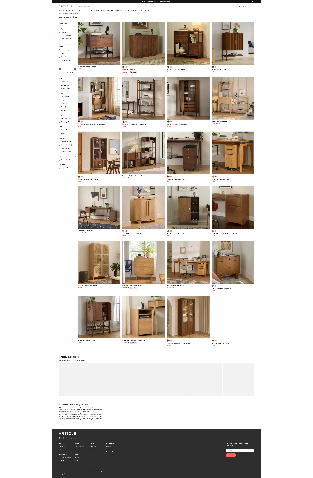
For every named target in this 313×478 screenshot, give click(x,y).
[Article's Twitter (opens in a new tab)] (72, 438)
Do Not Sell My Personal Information (83, 471)
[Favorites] (249, 6)
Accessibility (106, 471)
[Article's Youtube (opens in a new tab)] (76, 438)
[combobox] (239, 6)
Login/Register (94, 446)
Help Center (62, 446)
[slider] (60, 69)
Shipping (61, 449)
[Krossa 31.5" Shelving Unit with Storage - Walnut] (99, 98)
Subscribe (231, 455)
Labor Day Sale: (146, 1)
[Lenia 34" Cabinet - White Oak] (233, 317)
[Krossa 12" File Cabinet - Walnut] (188, 153)
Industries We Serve (111, 451)
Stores (76, 463)
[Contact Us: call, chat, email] (243, 6)
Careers (77, 460)
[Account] (246, 6)
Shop (111, 471)
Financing (77, 451)
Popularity (64, 32)
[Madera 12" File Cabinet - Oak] (233, 153)
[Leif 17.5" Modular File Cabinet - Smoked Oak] (233, 207)
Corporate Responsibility (65, 457)
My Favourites (94, 449)
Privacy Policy (70, 471)
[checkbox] (67, 50)
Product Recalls (63, 454)
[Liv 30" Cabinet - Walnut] (233, 43)
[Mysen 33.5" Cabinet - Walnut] (188, 43)
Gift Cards (77, 449)
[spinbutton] (62, 72)
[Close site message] (252, 1)
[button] (243, 6)
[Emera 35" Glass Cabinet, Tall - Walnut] (188, 317)
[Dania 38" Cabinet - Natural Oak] (99, 262)
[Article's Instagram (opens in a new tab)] (60, 438)
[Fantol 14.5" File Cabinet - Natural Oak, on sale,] (143, 317)
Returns (61, 451)
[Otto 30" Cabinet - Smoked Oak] (188, 207)
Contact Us (61, 460)
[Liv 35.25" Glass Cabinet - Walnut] (99, 153)
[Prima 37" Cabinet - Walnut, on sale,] (143, 43)
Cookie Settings (98, 471)
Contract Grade (110, 449)
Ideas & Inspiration (79, 446)
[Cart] (252, 6)
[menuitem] (63, 10)
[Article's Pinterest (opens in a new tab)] (64, 438)
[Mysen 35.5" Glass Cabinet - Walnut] (188, 98)
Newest (64, 42)
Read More (62, 425)
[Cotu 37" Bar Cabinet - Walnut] (99, 317)
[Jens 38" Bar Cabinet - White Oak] (143, 207)
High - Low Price (66, 35)
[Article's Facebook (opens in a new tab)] (68, 438)
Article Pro (109, 446)
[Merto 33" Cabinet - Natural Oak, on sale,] (143, 262)
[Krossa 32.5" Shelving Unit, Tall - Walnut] (143, 98)
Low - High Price (66, 38)
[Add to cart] (118, 67)
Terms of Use (62, 471)
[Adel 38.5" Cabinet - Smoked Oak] (233, 262)
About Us (77, 454)
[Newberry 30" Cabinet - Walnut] (99, 43)
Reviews (77, 457)
